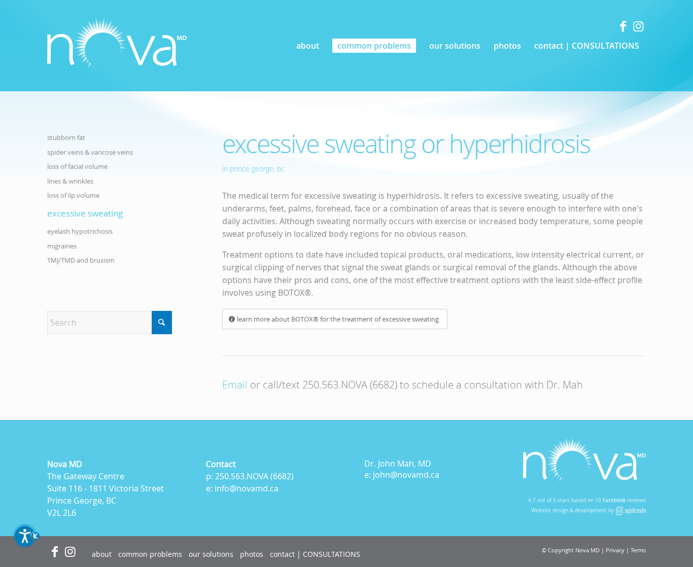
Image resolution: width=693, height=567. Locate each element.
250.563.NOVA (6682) (349, 385)
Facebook (614, 500)
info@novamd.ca (247, 488)
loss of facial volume (77, 166)
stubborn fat (66, 137)
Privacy (615, 550)
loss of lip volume (73, 195)
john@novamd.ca (406, 474)
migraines (62, 246)
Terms (638, 550)
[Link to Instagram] (638, 25)
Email (235, 385)
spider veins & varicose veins (90, 152)
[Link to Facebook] (623, 25)
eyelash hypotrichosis (80, 231)
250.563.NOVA (241, 476)
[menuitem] (308, 45)
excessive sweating (85, 213)
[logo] (117, 45)
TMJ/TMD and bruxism (81, 260)
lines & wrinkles (70, 181)
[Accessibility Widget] (26, 540)
